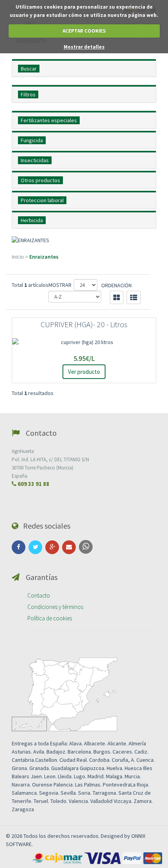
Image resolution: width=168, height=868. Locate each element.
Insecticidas (35, 160)
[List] (134, 297)
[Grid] (116, 297)
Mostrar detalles (84, 46)
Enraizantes (44, 256)
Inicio (18, 256)
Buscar (29, 68)
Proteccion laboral (42, 200)
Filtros (28, 94)
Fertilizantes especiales (49, 120)
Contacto (38, 595)
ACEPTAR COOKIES (84, 30)
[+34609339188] (86, 547)
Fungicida (32, 140)
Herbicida (32, 220)
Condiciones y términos (55, 607)
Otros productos (40, 180)
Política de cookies (49, 618)
